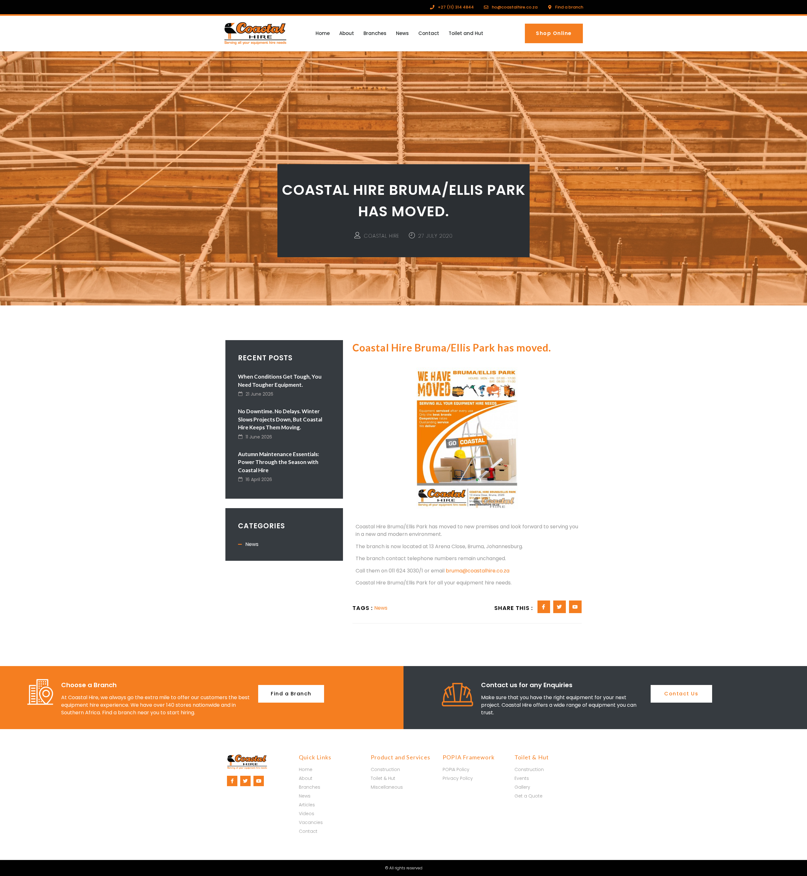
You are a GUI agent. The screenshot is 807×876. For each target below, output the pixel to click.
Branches (374, 33)
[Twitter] (245, 781)
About (346, 33)
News (402, 33)
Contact (428, 33)
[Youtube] (258, 781)
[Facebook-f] (232, 781)
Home (323, 33)
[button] (554, 33)
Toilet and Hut (466, 33)
